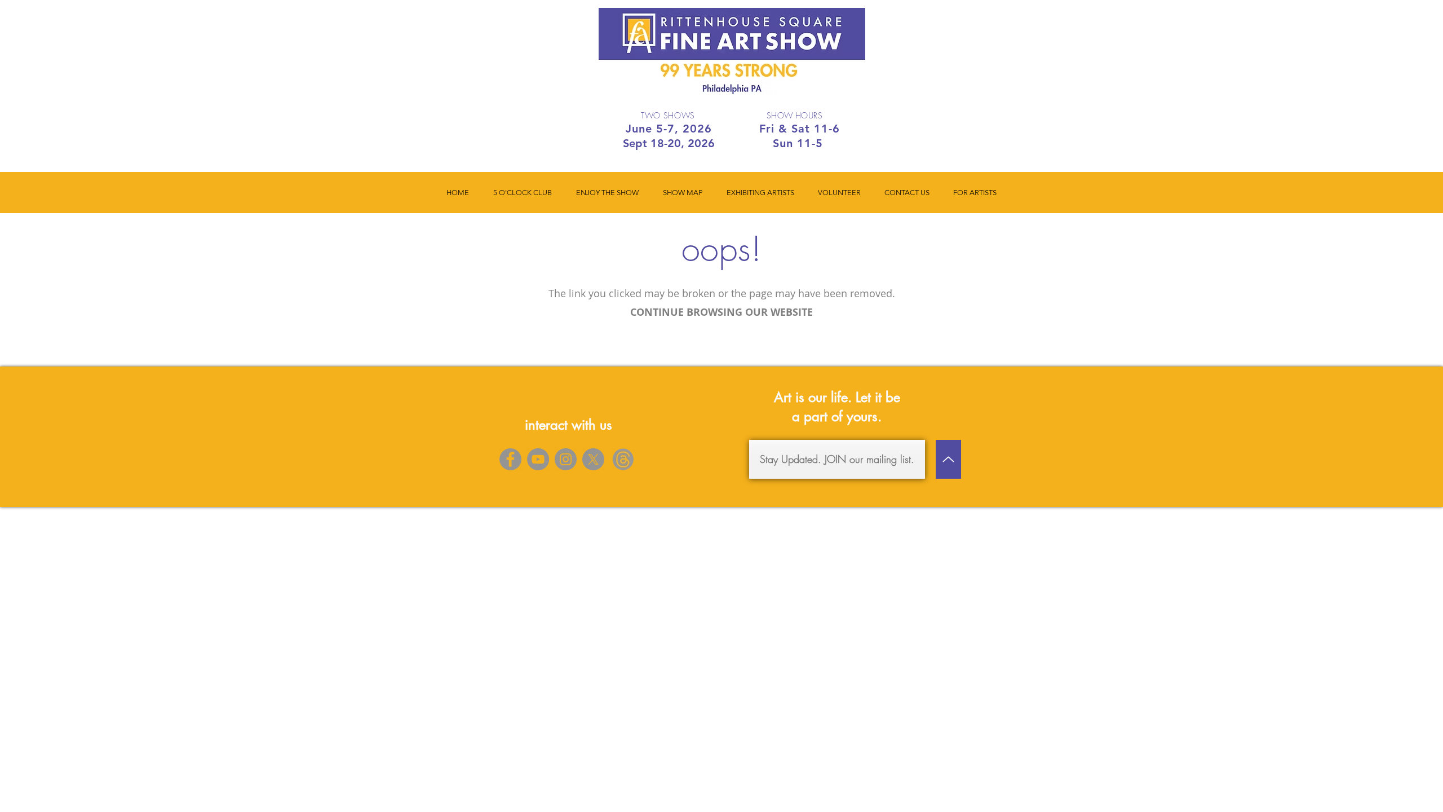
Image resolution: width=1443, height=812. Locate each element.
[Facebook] (510, 459)
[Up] (948, 459)
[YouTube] (538, 459)
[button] (607, 193)
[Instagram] (566, 459)
